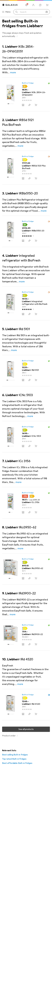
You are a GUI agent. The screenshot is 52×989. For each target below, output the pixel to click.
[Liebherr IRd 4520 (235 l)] (26, 704)
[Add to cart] (36, 105)
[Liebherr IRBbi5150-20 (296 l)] (26, 231)
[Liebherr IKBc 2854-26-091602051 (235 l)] (26, 94)
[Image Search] (46, 12)
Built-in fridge (28, 83)
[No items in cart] (47, 5)
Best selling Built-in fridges (15, 754)
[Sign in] (33, 5)
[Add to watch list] (29, 105)
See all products (26, 729)
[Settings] (26, 5)
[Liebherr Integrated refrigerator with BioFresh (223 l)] (26, 303)
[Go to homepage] (9, 5)
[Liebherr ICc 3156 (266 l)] (26, 503)
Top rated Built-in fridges (14, 759)
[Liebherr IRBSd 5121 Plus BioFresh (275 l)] (26, 168)
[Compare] (23, 105)
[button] (17, 36)
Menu (8, 12)
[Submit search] (16, 12)
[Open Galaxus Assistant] (40, 5)
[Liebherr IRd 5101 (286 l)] (26, 370)
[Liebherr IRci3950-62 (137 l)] (26, 569)
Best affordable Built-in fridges (17, 763)
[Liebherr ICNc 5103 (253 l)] (26, 436)
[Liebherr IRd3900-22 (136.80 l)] (26, 635)
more (13, 72)
